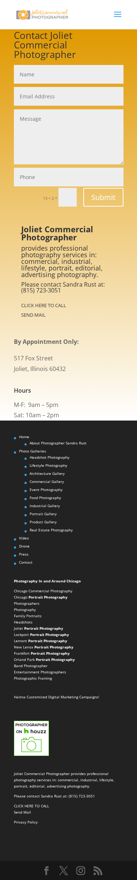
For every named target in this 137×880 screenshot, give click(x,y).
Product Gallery (43, 521)
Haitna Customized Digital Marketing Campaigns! (56, 696)
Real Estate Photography (51, 529)
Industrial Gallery (45, 505)
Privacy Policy (26, 822)
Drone (24, 546)
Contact (26, 562)
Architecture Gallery (47, 473)
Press (23, 554)
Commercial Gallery (47, 481)
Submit (103, 197)
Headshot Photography (49, 457)
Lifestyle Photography (48, 465)
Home (24, 436)
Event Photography (46, 489)
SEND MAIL (33, 315)
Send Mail (22, 812)
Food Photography (45, 497)
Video (24, 538)
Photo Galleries (32, 451)
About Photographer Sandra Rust (58, 443)
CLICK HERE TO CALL (43, 305)
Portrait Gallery (43, 513)
